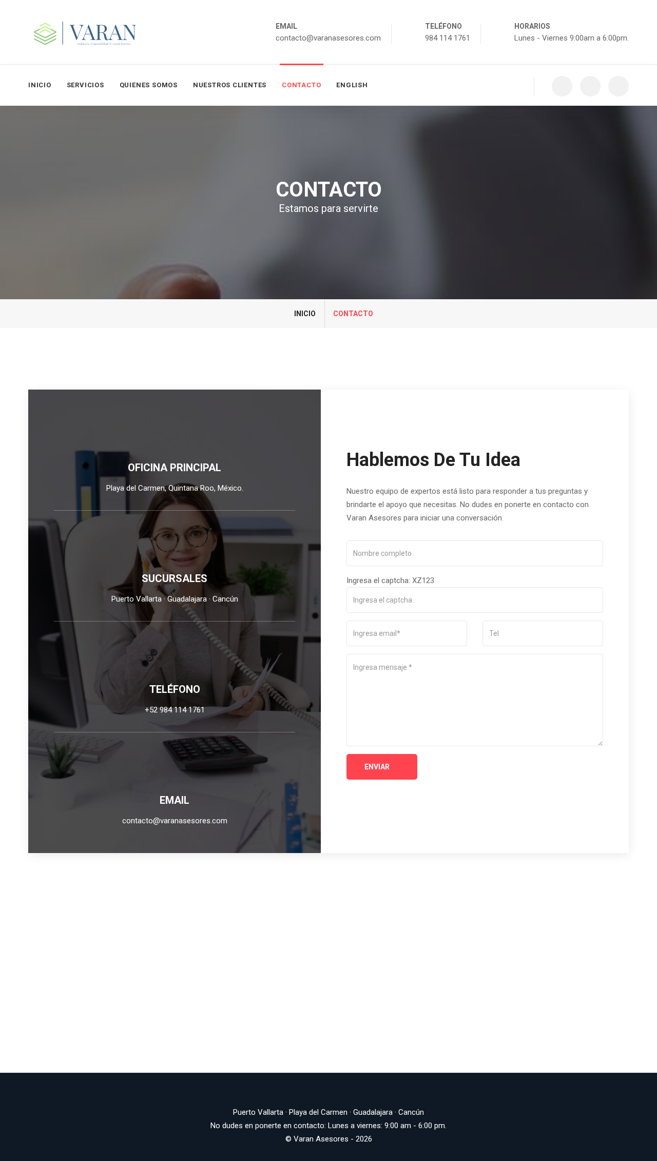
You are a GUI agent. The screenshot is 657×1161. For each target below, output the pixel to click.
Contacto (301, 85)
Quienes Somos (149, 85)
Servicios (85, 85)
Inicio (39, 85)
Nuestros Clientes (229, 85)
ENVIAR (377, 767)
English (352, 85)
